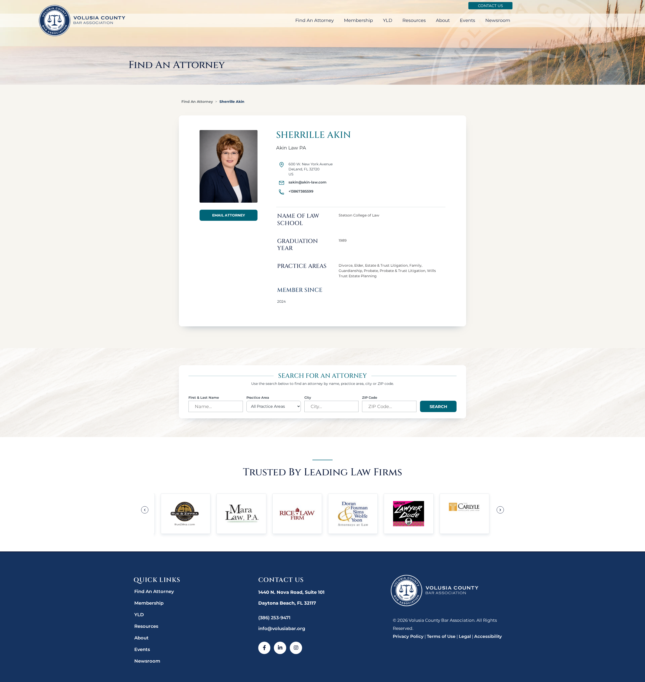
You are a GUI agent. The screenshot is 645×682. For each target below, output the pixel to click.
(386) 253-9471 (274, 618)
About (443, 20)
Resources (414, 20)
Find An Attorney (314, 20)
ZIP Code (369, 397)
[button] (144, 510)
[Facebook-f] (264, 648)
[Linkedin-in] (280, 648)
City (307, 397)
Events (467, 20)
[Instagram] (296, 648)
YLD (387, 20)
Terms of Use (441, 636)
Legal (465, 636)
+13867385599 (300, 191)
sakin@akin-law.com (307, 182)
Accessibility (488, 636)
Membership (358, 20)
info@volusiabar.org (281, 628)
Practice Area (257, 397)
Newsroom (497, 20)
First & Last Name (203, 397)
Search (438, 406)
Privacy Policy (408, 636)
